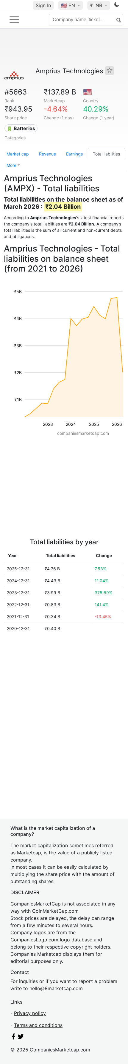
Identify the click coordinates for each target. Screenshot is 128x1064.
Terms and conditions (38, 1025)
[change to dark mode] (116, 5)
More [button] (11, 165)
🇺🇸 (68, 5)
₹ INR (97, 5)
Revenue (47, 153)
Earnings (74, 153)
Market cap (18, 153)
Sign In (43, 5)
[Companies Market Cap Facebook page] (13, 1038)
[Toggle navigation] (14, 19)
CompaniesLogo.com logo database (51, 940)
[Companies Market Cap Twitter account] (21, 1038)
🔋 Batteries (21, 128)
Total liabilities (106, 153)
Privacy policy (30, 1013)
